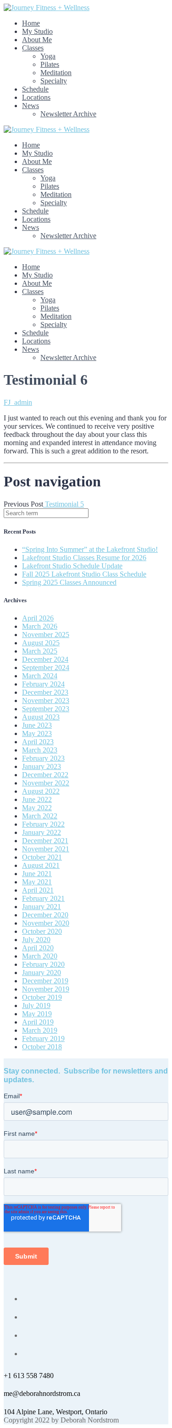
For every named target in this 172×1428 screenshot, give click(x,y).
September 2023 (45, 709)
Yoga (47, 56)
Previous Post (23, 504)
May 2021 (37, 882)
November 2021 (45, 849)
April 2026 (38, 618)
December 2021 (45, 841)
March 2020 (39, 956)
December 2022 (45, 775)
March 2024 (39, 676)
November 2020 (45, 923)
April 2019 (38, 1022)
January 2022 (41, 832)
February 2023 (43, 758)
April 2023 (38, 742)
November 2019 (45, 989)
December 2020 (45, 915)
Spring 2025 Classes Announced (69, 582)
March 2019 (39, 1030)
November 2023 (45, 700)
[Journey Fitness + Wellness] (46, 7)
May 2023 (37, 733)
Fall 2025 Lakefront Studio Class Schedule (84, 574)
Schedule (35, 89)
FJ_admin (18, 402)
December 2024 (45, 659)
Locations (36, 97)
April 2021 (38, 890)
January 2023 (41, 766)
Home (31, 23)
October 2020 (42, 931)
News (30, 105)
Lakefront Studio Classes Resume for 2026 (84, 557)
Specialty (53, 81)
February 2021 (43, 898)
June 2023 (37, 725)
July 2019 (36, 1005)
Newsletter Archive (68, 114)
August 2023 (41, 717)
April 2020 (38, 948)
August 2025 (41, 643)
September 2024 (45, 667)
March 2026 (39, 626)
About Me (37, 40)
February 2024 (43, 684)
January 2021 (41, 906)
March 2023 (39, 750)
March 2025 (39, 651)
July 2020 (36, 939)
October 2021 (42, 857)
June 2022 (37, 799)
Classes (33, 48)
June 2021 (37, 874)
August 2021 (41, 865)
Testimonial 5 (63, 504)
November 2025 (45, 634)
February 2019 (43, 1038)
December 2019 (45, 981)
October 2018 (42, 1047)
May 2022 (37, 808)
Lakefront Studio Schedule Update (72, 566)
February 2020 (43, 964)
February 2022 (43, 824)
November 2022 (45, 783)
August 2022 (41, 791)
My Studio (37, 31)
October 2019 (42, 997)
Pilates (49, 64)
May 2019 (37, 1014)
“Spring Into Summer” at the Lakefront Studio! (90, 549)
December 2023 (45, 692)
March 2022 (39, 816)
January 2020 (41, 972)
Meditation (56, 72)
